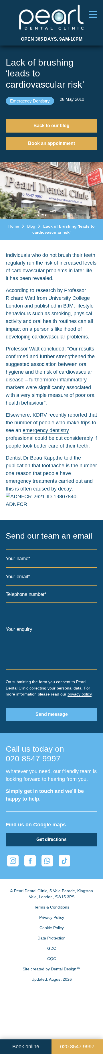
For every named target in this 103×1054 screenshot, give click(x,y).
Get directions (51, 839)
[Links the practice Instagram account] (13, 860)
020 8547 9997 (33, 758)
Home (13, 226)
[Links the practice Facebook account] (30, 860)
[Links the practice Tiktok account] (64, 860)
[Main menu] (93, 14)
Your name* (18, 558)
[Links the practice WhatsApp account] (47, 860)
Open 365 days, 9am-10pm (51, 39)
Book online (25, 1046)
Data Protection (51, 938)
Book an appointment (51, 143)
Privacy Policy (51, 917)
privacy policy (80, 694)
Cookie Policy (51, 927)
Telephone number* (26, 594)
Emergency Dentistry (30, 100)
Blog (31, 226)
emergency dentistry (46, 430)
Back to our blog (51, 125)
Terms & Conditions (51, 907)
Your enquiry (19, 629)
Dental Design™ (65, 969)
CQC (51, 958)
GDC (51, 948)
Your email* (18, 577)
